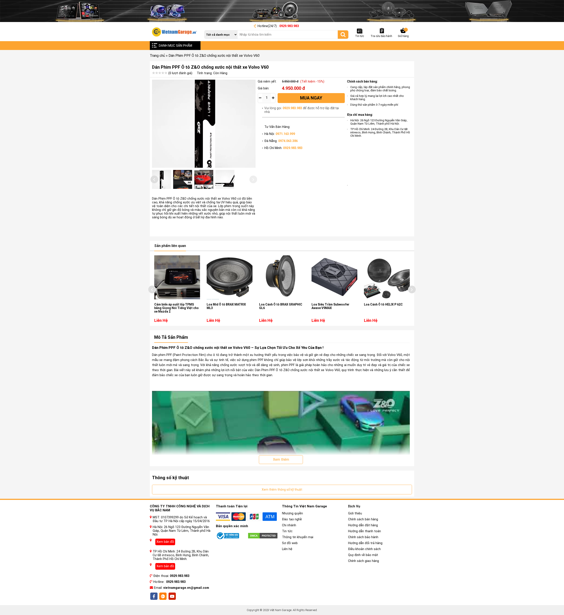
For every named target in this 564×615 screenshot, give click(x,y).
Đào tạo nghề (292, 519)
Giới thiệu (355, 513)
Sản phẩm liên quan (170, 246)
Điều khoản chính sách (364, 549)
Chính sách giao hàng (363, 561)
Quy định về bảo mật (363, 555)
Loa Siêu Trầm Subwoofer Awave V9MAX (330, 306)
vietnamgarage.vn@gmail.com (186, 588)
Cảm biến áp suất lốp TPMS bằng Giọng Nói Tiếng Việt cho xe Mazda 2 (176, 308)
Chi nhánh (289, 525)
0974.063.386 (288, 141)
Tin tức (287, 531)
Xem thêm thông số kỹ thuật (282, 489)
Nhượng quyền (292, 513)
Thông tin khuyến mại (297, 537)
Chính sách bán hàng (363, 519)
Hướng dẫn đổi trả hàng (365, 543)
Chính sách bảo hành (363, 537)
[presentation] (154, 179)
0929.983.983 (289, 26)
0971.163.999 (285, 134)
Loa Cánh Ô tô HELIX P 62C (383, 304)
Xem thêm (281, 459)
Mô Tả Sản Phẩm (171, 337)
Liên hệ (287, 549)
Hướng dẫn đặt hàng (363, 525)
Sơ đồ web (290, 543)
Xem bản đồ (165, 542)
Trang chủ (157, 55)
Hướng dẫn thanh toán (364, 531)
